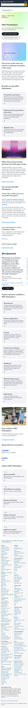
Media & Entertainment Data (6, 657)
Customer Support (4, 605)
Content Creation (4, 601)
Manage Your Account (18, 660)
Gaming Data (3, 652)
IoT (14, 572)
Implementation (17, 610)
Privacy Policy (8, 700)
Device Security (17, 580)
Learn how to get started (8, 439)
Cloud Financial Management (6, 642)
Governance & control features (20, 650)
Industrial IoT (16, 581)
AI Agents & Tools (4, 547)
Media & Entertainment (5, 581)
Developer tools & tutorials (19, 620)
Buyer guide (16, 627)
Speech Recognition (18, 600)
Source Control (4, 682)
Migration (3, 566)
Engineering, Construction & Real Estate (6, 573)
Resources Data (4, 660)
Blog (15, 621)
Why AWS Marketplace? (18, 644)
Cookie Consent (15, 700)
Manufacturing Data (5, 655)
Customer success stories (19, 626)
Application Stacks (4, 672)
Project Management (5, 638)
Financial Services (4, 575)
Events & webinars (17, 623)
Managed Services (17, 611)
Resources (16, 617)
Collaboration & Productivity (6, 626)
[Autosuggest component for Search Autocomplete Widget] (25, 4)
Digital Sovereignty (4, 557)
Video (15, 604)
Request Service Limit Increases (20, 674)
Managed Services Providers (6, 565)
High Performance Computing (20, 562)
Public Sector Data (4, 658)
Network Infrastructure (18, 565)
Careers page (9, 694)
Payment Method (17, 668)
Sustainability (3, 588)
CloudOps (3, 551)
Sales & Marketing (4, 618)
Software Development (5, 621)
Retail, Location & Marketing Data (6, 662)
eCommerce (3, 632)
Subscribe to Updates (18, 665)
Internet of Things (4, 562)
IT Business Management (6, 637)
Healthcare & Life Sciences (19, 553)
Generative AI (3, 559)
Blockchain (3, 625)
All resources (16, 618)
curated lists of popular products (14, 199)
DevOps (2, 556)
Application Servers (4, 671)
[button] (2, 2)
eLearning (3, 634)
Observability (3, 612)
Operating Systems (17, 567)
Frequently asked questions (19, 629)
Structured (16, 601)
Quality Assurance (4, 615)
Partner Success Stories (18, 638)
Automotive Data (4, 648)
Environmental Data (5, 649)
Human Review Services (18, 593)
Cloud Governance (4, 644)
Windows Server (17, 658)
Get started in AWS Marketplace (20, 645)
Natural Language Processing (19, 598)
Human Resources (4, 635)
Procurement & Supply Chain (6, 614)
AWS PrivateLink (4, 593)
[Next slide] (12, 288)
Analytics (16, 574)
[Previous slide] (3, 288)
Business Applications (5, 550)
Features (4, 15)
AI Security (3, 599)
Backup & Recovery (17, 559)
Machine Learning (4, 563)
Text (15, 603)
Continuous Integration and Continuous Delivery (6, 675)
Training (15, 614)
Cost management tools (18, 648)
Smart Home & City (18, 583)
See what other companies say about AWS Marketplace (12, 283)
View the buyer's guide (7, 247)
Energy (2, 570)
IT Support (3, 609)
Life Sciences (3, 579)
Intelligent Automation (18, 595)
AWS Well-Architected (5, 548)
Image (15, 594)
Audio (15, 587)
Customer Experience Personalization (5, 603)
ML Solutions (16, 597)
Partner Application (18, 637)
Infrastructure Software (5, 560)
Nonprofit (3, 582)
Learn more (4, 238)
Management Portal (18, 632)
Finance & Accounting (5, 608)
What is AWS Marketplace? (19, 642)
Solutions (3, 545)
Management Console (18, 662)
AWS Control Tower (4, 591)
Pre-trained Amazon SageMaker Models (7, 595)
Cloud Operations (4, 641)
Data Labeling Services (18, 590)
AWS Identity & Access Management (18, 670)
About (15, 641)
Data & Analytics (4, 553)
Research (2, 617)
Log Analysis (3, 679)
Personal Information (18, 666)
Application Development (6, 669)
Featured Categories (18, 655)
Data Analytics (17, 561)
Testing (2, 684)
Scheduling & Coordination (6, 620)
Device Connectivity (18, 577)
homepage (4, 204)
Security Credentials (18, 672)
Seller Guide (16, 635)
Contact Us (16, 675)
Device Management (18, 578)
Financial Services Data (5, 651)
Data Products (4, 554)
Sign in (25, 1)
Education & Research (18, 548)
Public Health (3, 584)
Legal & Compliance (5, 611)
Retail (2, 587)
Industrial (3, 578)
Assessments (16, 608)
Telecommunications (5, 590)
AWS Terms (3, 700)
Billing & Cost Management (19, 663)
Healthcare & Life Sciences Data (7, 654)
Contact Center (4, 628)
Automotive (16, 547)
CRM (2, 631)
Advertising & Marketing (5, 569)
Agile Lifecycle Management (6, 668)
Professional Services (18, 607)
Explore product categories (8, 222)
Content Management (5, 629)
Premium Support (17, 613)
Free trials (16, 651)
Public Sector (3, 585)
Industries (16, 545)
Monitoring (3, 681)
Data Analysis (3, 606)
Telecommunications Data (6, 664)
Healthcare (3, 576)
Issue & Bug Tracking (5, 678)
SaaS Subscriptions (17, 657)
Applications (16, 575)
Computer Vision (17, 588)
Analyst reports (17, 624)
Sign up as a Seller (17, 634)
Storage (15, 570)
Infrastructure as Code (5, 676)
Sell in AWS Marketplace (18, 631)
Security (2, 567)
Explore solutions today (8, 181)
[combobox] (12, 4)
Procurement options (18, 647)
